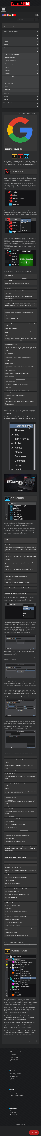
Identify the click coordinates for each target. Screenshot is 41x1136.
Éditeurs (6, 96)
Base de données (27, 25)
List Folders (11, 1032)
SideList (24, 283)
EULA (11, 1097)
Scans (6, 366)
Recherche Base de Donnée (11, 54)
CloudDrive (25, 356)
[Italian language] (13, 15)
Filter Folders (18, 1032)
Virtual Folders (14, 691)
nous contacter (14, 1093)
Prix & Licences (14, 1059)
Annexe (5, 106)
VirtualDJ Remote (8, 103)
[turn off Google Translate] (6, 146)
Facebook (13, 1111)
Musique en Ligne (9, 64)
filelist (33, 410)
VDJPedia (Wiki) (14, 1076)
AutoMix (24, 278)
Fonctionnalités (14, 1057)
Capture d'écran (14, 1061)
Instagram (14, 1114)
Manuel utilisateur (8, 25)
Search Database (20, 379)
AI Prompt (7, 89)
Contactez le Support (15, 1073)
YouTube (13, 1112)
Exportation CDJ (8, 83)
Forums (12, 1079)
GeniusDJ (7, 73)
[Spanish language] (5, 15)
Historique (7, 70)
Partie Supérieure (8, 38)
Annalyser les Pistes (9, 57)
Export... (7, 335)
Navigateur (7, 47)
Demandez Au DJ (9, 77)
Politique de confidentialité (17, 1095)
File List (6, 240)
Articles (12, 1078)
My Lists (15, 597)
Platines (6, 41)
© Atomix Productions (20, 1124)
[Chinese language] (15, 15)
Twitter (13, 1116)
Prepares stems (9, 373)
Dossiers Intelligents (11, 26)
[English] (3, 15)
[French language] (8, 15)
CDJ (21, 340)
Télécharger (13, 1054)
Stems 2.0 (6, 93)
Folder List (26, 597)
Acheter (12, 1056)
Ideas (32, 530)
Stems (6, 86)
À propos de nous (14, 1092)
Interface (18, 25)
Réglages (6, 99)
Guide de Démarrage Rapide (11, 31)
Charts (6, 80)
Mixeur (6, 44)
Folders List (7, 245)
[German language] (10, 15)
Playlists (6, 67)
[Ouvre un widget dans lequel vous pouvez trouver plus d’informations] (34, 1132)
